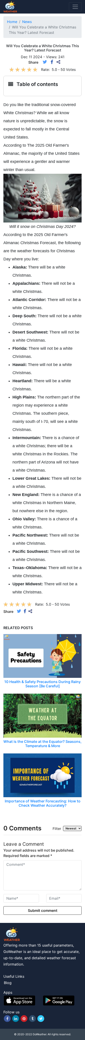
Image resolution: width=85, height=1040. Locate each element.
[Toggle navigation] (75, 6)
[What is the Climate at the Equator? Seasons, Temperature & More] (42, 715)
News (27, 21)
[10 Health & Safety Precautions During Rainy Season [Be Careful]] (42, 655)
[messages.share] (58, 62)
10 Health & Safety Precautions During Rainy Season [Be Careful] (42, 683)
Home (12, 21)
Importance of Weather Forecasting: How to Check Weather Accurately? (42, 803)
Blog (8, 982)
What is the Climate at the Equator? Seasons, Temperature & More (42, 743)
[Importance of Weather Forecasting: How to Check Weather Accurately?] (42, 775)
